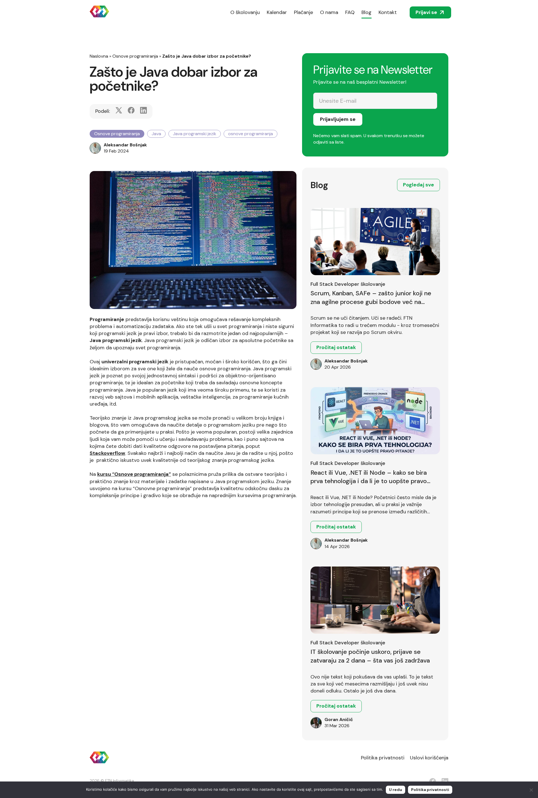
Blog (366, 12)
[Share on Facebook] (131, 111)
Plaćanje (303, 12)
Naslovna (99, 56)
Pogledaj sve (418, 184)
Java (156, 134)
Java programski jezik (194, 134)
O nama (329, 12)
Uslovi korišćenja (429, 757)
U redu (395, 789)
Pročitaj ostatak (336, 347)
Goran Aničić (338, 719)
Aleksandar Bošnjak (125, 145)
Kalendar (277, 12)
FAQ (349, 12)
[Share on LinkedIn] (143, 111)
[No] (531, 790)
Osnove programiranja (135, 56)
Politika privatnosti (382, 757)
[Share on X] (118, 111)
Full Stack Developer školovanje (347, 284)
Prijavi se (426, 12)
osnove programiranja (250, 134)
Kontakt (388, 12)
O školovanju (245, 12)
